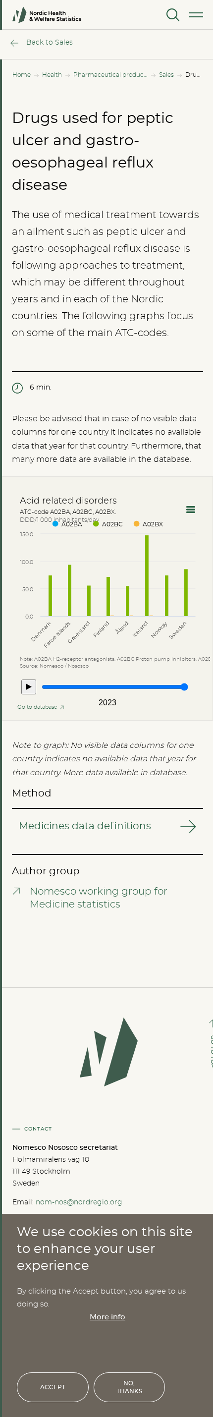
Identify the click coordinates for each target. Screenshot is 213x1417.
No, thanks (129, 1387)
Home (21, 75)
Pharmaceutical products (110, 75)
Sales (166, 75)
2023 (107, 702)
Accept (52, 1387)
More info (107, 1317)
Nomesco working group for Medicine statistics (98, 898)
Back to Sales (49, 42)
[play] (28, 687)
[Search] (171, 14)
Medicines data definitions (85, 826)
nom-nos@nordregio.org (79, 1202)
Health (52, 75)
